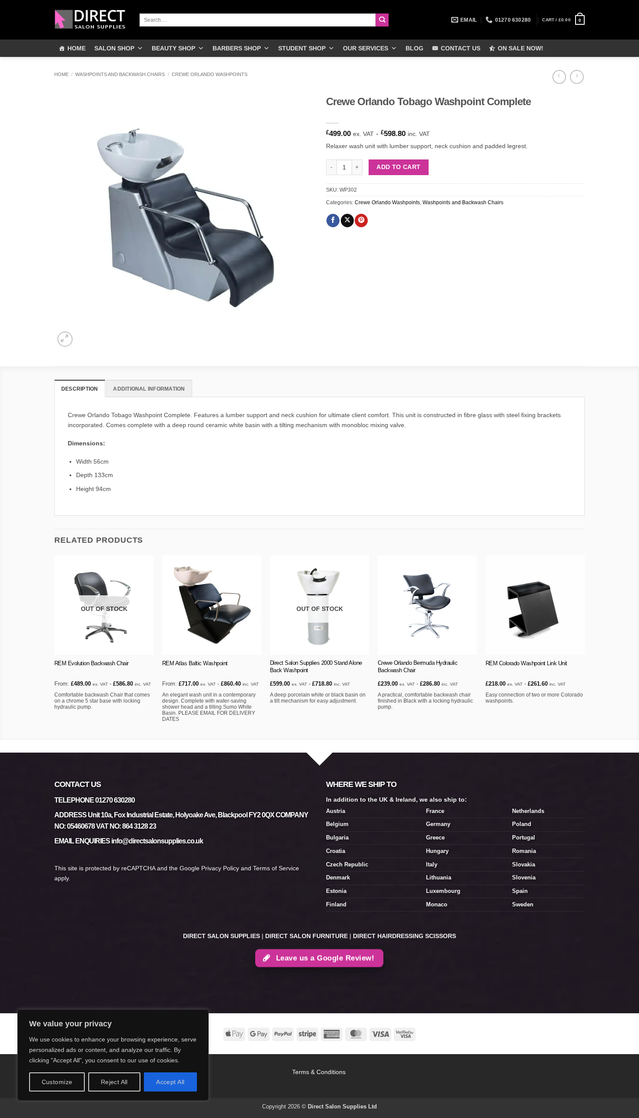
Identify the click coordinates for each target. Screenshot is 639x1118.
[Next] (584, 646)
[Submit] (382, 20)
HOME (76, 48)
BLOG (414, 48)
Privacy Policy (220, 868)
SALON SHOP (114, 48)
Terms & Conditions (319, 1071)
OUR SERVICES (365, 48)
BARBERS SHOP (237, 48)
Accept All (170, 1081)
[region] (113, 1055)
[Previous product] (576, 77)
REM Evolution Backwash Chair (91, 663)
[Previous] (54, 646)
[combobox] (258, 20)
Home (61, 74)
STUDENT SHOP (302, 48)
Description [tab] (79, 388)
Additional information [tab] (149, 388)
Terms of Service (276, 868)
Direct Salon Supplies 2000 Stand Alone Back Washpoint (316, 666)
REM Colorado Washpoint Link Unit (526, 663)
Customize (57, 1081)
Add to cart (398, 166)
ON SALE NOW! (520, 48)
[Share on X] (347, 220)
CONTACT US (460, 48)
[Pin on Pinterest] (361, 220)
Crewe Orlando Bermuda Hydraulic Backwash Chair (418, 666)
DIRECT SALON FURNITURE (306, 935)
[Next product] (559, 77)
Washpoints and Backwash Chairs (120, 74)
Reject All (114, 1081)
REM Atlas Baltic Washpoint (195, 663)
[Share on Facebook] (332, 220)
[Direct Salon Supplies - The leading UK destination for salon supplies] (90, 19)
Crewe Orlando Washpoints (209, 74)
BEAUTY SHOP (173, 48)
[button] (563, 20)
